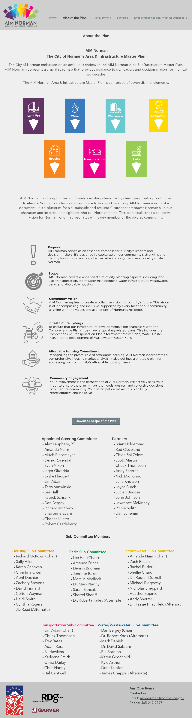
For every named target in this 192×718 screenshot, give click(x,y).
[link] (53, 18)
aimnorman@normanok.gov (162, 698)
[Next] (186, 18)
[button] (96, 421)
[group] (96, 142)
